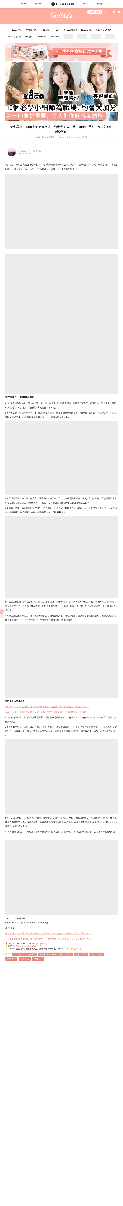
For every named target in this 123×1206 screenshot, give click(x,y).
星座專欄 (28, 37)
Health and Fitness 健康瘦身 (66, 30)
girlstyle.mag (41, 943)
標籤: (8, 954)
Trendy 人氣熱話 (14, 37)
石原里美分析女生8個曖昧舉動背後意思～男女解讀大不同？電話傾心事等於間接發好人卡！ (49, 939)
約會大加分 (81, 954)
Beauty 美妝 (17, 30)
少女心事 (38, 959)
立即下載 (77, 948)
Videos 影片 (41, 37)
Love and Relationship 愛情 (72, 137)
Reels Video (54, 37)
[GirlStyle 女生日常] (62, 16)
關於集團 (23, 4)
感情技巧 (24, 959)
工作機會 (100, 4)
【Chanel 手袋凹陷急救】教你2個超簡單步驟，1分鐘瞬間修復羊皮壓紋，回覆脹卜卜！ (47, 706)
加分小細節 (96, 954)
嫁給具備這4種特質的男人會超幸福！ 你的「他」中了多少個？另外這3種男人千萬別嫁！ (48, 933)
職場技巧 (11, 959)
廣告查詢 (85, 4)
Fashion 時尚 (46, 30)
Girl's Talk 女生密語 (103, 30)
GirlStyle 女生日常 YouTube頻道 (27, 946)
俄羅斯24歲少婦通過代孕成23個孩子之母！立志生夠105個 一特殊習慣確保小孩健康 (45, 712)
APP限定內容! (31, 30)
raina (24, 151)
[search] (106, 12)
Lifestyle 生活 (86, 30)
